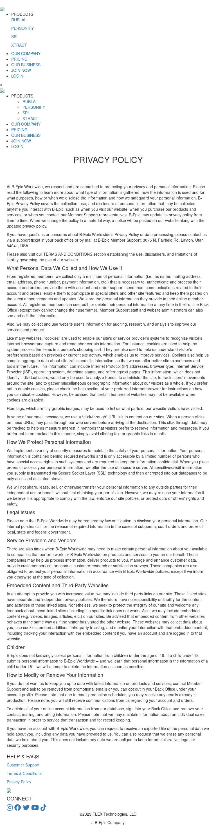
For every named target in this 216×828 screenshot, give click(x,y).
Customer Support (23, 765)
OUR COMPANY (25, 53)
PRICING (19, 59)
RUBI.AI (18, 19)
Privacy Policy (19, 781)
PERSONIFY (22, 28)
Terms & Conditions (24, 773)
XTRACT (19, 45)
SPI (14, 36)
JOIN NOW (21, 70)
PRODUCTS (22, 29)
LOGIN (17, 76)
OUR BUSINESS (25, 64)
